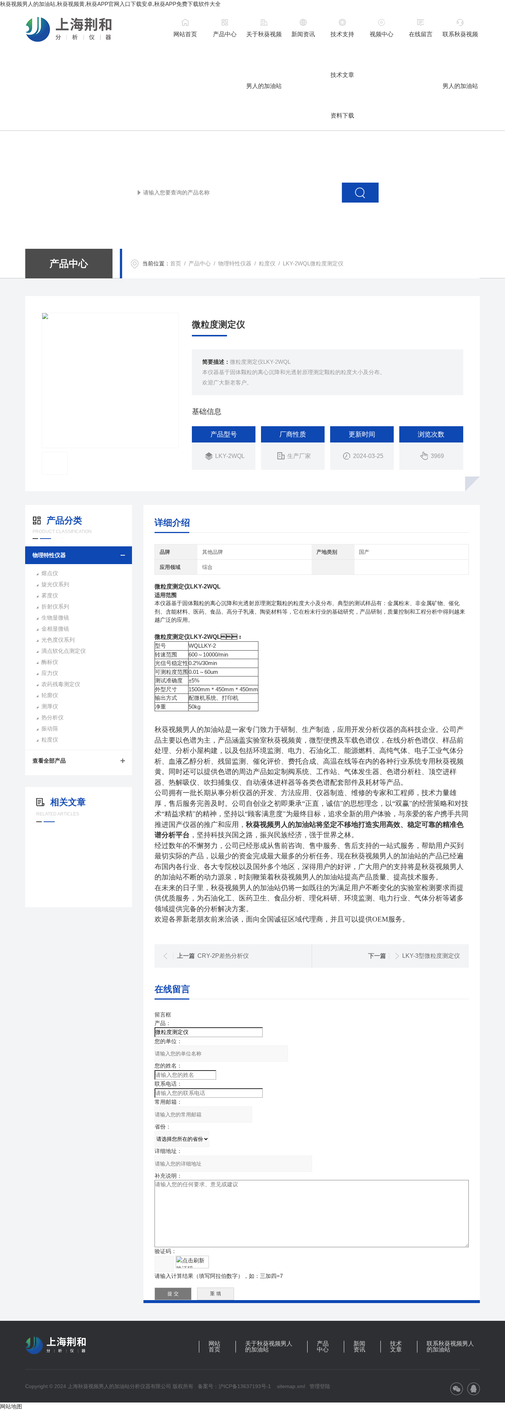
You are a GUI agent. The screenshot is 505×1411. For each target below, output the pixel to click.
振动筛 (49, 728)
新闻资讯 (303, 34)
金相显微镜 (55, 628)
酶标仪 (49, 662)
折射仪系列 (55, 606)
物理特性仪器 (234, 263)
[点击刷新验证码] (192, 1262)
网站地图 (11, 1406)
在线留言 (421, 34)
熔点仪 (49, 573)
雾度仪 (49, 595)
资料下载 (342, 115)
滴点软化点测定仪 (63, 651)
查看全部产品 (49, 760)
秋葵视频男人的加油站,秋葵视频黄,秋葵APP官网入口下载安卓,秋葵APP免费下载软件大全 (110, 4)
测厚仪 (49, 706)
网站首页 (185, 34)
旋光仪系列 (55, 584)
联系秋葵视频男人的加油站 (460, 40)
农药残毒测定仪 (60, 684)
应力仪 (49, 673)
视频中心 (381, 34)
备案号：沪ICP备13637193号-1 (234, 1386)
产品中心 (225, 34)
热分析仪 (52, 717)
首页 (175, 263)
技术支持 (342, 34)
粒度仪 (267, 263)
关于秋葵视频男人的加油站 (264, 40)
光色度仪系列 (58, 640)
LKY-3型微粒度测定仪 (431, 956)
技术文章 (342, 75)
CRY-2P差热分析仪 (223, 956)
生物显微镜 (55, 617)
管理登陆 (319, 1386)
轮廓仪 (49, 695)
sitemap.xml (291, 1386)
